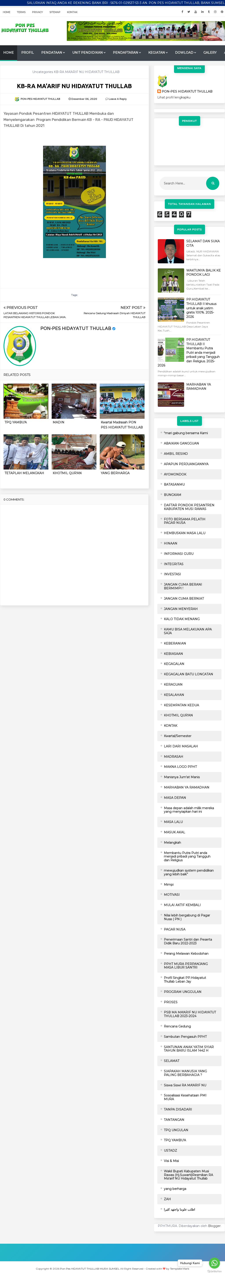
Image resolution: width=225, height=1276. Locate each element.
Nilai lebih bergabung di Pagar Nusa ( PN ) (187, 917)
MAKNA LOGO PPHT (180, 767)
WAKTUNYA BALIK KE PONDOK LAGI (203, 272)
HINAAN (170, 543)
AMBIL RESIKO (176, 454)
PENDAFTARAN (125, 53)
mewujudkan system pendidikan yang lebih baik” (189, 872)
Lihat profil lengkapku (174, 97)
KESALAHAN (174, 695)
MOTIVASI (172, 895)
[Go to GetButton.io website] (214, 1271)
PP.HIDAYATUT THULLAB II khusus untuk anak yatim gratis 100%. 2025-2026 (201, 308)
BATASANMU (174, 484)
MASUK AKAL (174, 832)
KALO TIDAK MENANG (182, 619)
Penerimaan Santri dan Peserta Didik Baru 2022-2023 (188, 941)
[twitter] (189, 12)
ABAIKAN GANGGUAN (181, 443)
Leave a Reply (118, 98)
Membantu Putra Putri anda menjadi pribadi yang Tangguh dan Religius (187, 856)
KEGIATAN (156, 53)
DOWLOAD (184, 53)
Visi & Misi (171, 1161)
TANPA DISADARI (178, 1109)
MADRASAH (173, 757)
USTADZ (170, 1150)
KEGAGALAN (174, 664)
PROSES (171, 1002)
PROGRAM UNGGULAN (182, 992)
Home (6, 12)
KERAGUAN (173, 684)
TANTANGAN (174, 1120)
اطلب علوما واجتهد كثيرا (179, 1209)
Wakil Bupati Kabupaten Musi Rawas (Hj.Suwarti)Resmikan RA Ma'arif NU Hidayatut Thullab (188, 1175)
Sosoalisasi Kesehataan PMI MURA (185, 1097)
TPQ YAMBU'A (16, 422)
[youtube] (196, 12)
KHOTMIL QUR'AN (67, 473)
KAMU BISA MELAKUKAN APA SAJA (188, 631)
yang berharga (175, 1189)
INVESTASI (172, 574)
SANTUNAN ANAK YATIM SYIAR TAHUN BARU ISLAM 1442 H (189, 1049)
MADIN (58, 422)
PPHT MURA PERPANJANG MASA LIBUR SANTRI (186, 966)
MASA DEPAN (175, 798)
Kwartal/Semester (177, 736)
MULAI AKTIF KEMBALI (182, 905)
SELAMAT (171, 1061)
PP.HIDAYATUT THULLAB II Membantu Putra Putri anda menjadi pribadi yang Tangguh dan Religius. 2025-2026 (189, 353)
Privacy (37, 12)
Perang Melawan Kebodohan (186, 954)
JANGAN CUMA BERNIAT (184, 599)
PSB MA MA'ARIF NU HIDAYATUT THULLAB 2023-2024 (190, 1014)
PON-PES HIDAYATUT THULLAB (75, 328)
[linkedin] (202, 12)
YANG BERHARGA (115, 473)
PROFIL (27, 53)
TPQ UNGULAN (176, 1130)
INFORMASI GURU (179, 554)
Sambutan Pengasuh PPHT (185, 1037)
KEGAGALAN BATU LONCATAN (188, 674)
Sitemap (54, 12)
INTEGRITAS (173, 564)
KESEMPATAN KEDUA (181, 705)
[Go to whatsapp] (214, 1263)
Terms (21, 12)
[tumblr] (208, 12)
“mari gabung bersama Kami (186, 433)
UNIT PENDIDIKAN (87, 53)
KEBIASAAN (173, 654)
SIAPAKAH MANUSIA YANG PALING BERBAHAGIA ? (185, 1073)
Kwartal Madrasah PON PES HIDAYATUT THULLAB (122, 424)
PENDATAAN (51, 53)
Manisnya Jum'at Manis (182, 777)
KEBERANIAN (175, 643)
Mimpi (169, 884)
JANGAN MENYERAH (181, 609)
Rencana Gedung (177, 1026)
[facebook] (182, 12)
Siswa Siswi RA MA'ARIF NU (185, 1085)
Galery (210, 53)
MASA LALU (173, 822)
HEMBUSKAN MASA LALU (184, 533)
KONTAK (170, 726)
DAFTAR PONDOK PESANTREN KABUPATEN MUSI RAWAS (189, 507)
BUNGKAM (172, 495)
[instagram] (215, 12)
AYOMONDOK (175, 474)
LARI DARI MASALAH (181, 746)
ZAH (167, 1199)
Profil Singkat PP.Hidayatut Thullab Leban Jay (185, 979)
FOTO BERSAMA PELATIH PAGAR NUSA (184, 521)
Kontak (72, 12)
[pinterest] (222, 12)
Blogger (214, 1226)
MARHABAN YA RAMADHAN (198, 386)
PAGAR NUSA (174, 929)
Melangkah (172, 843)
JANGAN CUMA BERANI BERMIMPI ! (183, 586)
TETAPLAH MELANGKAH (24, 473)
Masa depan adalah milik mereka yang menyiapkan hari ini (189, 810)
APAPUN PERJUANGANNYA (186, 464)
